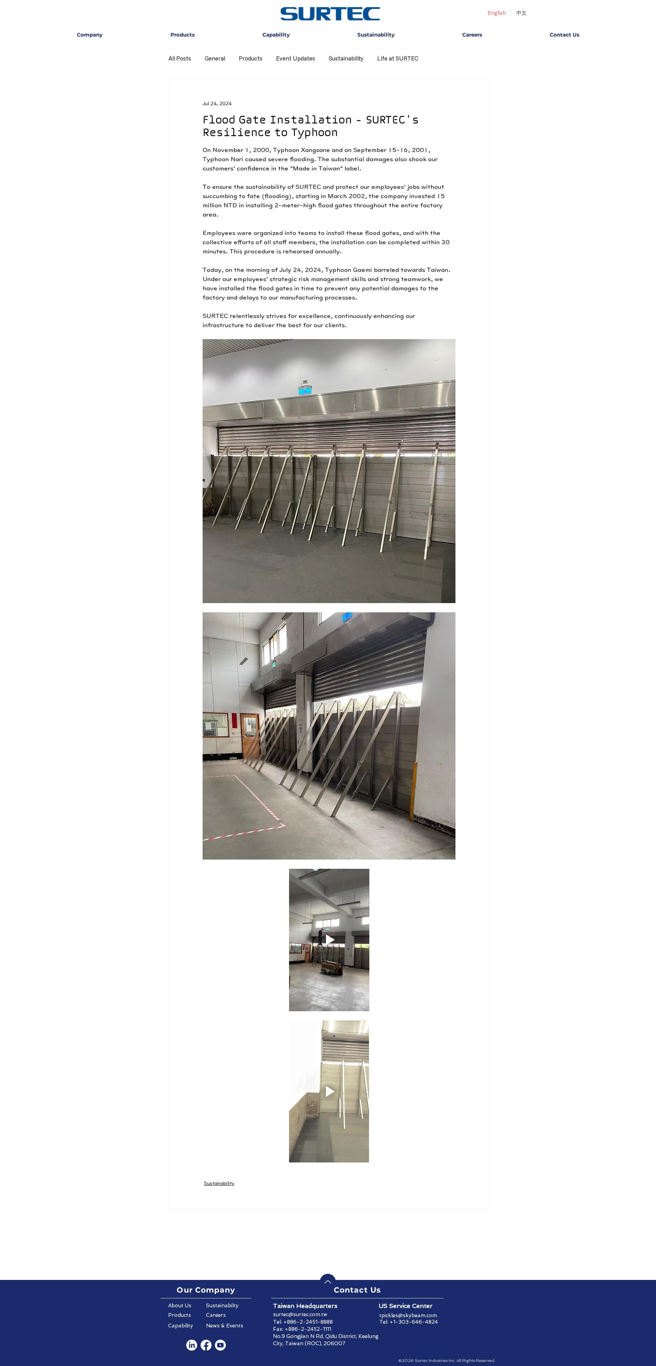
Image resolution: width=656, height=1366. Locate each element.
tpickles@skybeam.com (408, 1315)
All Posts (179, 58)
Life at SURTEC (398, 58)
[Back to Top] (328, 1282)
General (215, 58)
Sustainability (346, 58)
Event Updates (295, 58)
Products (250, 58)
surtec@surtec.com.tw (300, 1314)
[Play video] (329, 940)
